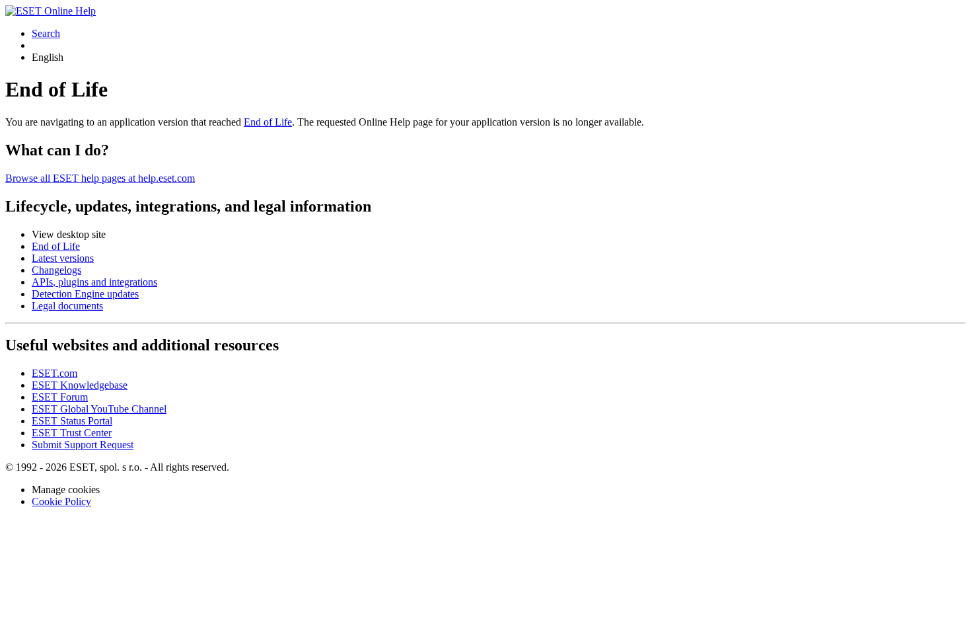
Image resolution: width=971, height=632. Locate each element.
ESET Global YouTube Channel (99, 409)
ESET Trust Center (72, 432)
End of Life (268, 122)
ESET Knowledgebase (79, 385)
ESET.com (54, 373)
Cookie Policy (61, 501)
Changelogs (56, 270)
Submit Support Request (82, 444)
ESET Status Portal (72, 420)
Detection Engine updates (85, 293)
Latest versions (63, 258)
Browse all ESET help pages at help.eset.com (100, 178)
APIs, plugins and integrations (94, 282)
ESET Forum (60, 397)
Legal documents (67, 305)
